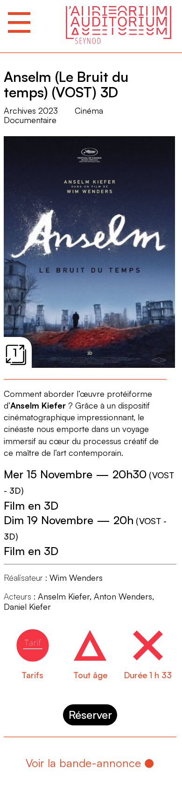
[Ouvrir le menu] (19, 22)
